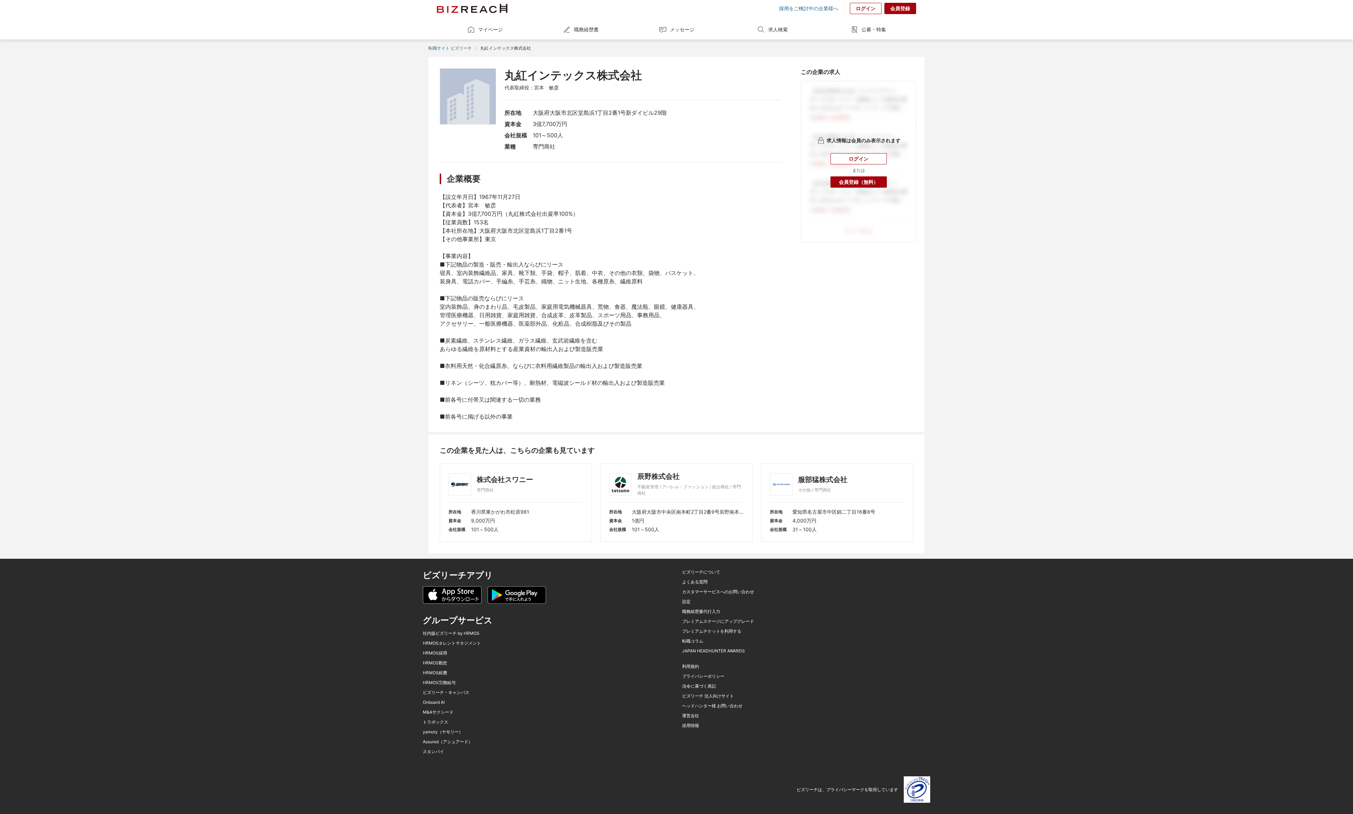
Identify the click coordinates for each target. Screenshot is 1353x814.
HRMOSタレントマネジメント (452, 643)
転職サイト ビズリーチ (450, 48)
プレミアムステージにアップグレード (718, 621)
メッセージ (682, 29)
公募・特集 (873, 29)
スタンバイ (433, 752)
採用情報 (690, 726)
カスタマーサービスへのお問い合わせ (718, 592)
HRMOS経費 (435, 673)
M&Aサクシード (438, 712)
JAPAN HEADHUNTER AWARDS (713, 651)
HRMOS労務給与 (439, 683)
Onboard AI (434, 702)
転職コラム (692, 641)
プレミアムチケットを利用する (711, 631)
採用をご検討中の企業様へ (808, 8)
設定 (686, 602)
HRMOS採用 (435, 653)
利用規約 (690, 666)
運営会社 (690, 716)
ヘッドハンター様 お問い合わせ (712, 706)
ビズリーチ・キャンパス (446, 692)
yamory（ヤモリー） (443, 732)
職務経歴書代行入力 (701, 611)
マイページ (490, 29)
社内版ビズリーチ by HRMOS (451, 633)
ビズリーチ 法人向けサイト (708, 696)
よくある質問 (695, 582)
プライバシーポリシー (703, 676)
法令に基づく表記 (699, 686)
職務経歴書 (586, 29)
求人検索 (778, 29)
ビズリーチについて (701, 572)
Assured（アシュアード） (447, 742)
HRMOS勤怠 (435, 663)
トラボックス (435, 722)
